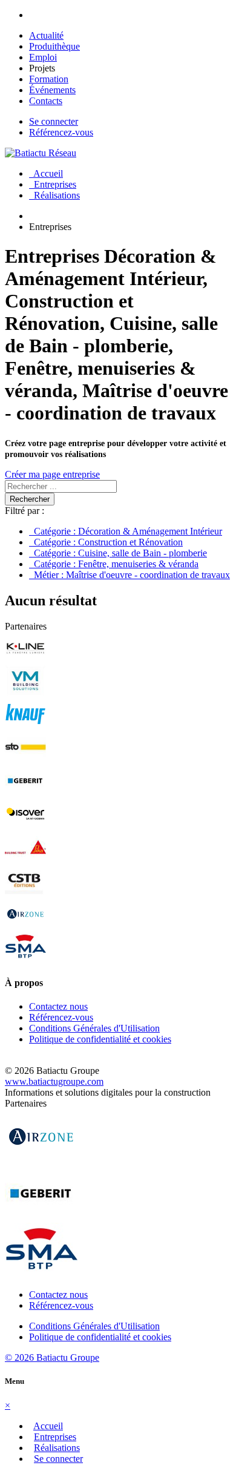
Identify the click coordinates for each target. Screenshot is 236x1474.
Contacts (45, 101)
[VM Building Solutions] (25, 693)
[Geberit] (25, 793)
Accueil (46, 173)
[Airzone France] (25, 926)
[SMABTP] (25, 959)
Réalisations (54, 195)
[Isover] (25, 826)
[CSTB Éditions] (25, 892)
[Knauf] (25, 726)
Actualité (46, 35)
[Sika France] (25, 859)
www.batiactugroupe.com (54, 1081)
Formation (48, 79)
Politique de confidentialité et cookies (100, 1039)
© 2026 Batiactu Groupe (52, 1357)
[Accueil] (40, 153)
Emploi (43, 57)
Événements (52, 90)
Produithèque (54, 46)
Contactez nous (58, 1006)
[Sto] (25, 759)
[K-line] (25, 659)
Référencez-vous (61, 132)
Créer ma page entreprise (52, 474)
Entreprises (52, 184)
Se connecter (53, 121)
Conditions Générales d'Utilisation (94, 1028)
